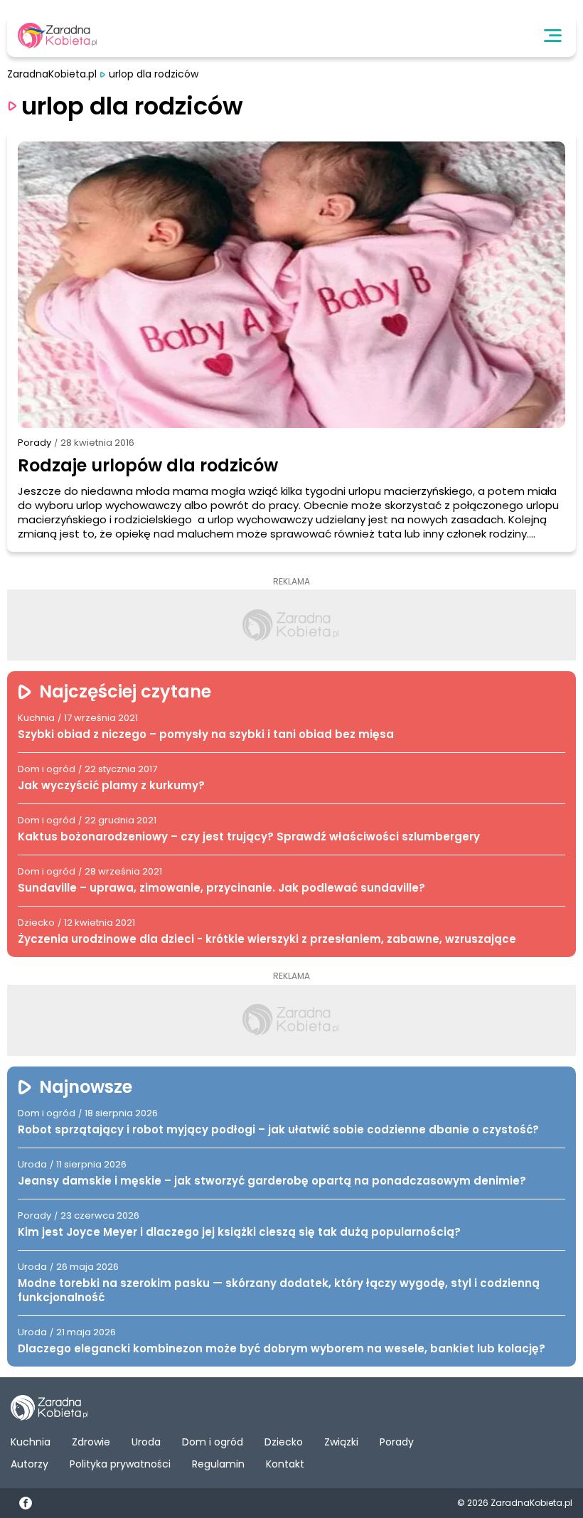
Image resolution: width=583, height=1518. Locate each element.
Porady (34, 442)
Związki (341, 1442)
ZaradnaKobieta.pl (52, 74)
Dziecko (283, 1442)
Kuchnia (30, 1442)
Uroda (146, 1442)
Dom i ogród (212, 1442)
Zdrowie (91, 1442)
